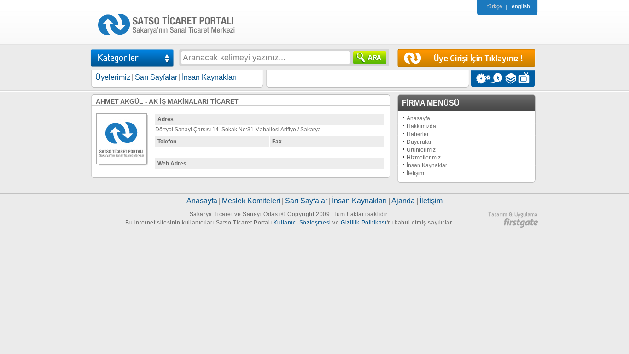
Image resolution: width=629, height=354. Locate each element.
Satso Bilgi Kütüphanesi (511, 78)
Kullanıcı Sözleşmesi (302, 222)
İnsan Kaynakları (209, 77)
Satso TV (526, 78)
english (521, 6)
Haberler (418, 134)
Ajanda (403, 201)
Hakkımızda (421, 126)
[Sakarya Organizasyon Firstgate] (513, 226)
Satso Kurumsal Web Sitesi (481, 78)
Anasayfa (418, 118)
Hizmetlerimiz (424, 157)
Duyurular (419, 142)
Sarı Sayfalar (156, 77)
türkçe (494, 6)
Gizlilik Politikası (363, 222)
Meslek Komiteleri (251, 201)
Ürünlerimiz (421, 150)
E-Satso (496, 78)
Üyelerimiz (112, 77)
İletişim (415, 173)
